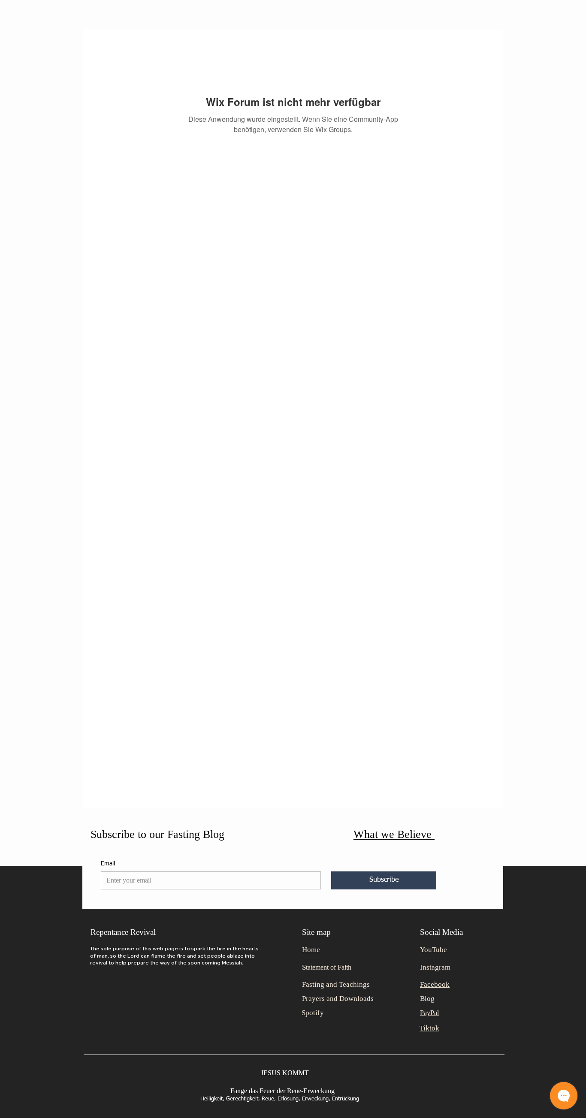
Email (108, 864)
